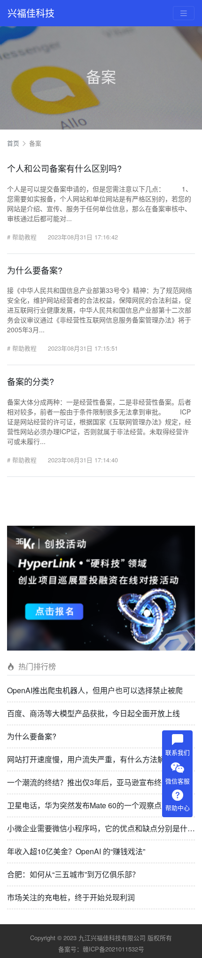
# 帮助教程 (22, 236)
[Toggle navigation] (183, 13)
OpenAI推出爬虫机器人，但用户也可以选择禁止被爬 (95, 690)
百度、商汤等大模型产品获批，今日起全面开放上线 (93, 713)
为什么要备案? (31, 736)
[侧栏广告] (101, 587)
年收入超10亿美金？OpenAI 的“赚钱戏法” (76, 851)
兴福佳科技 (31, 13)
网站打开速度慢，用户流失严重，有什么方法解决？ (93, 759)
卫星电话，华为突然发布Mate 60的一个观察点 (84, 805)
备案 (35, 142)
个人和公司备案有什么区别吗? (64, 168)
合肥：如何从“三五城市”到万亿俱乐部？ (73, 874)
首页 (13, 142)
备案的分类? (30, 381)
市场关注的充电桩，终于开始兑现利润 (71, 897)
